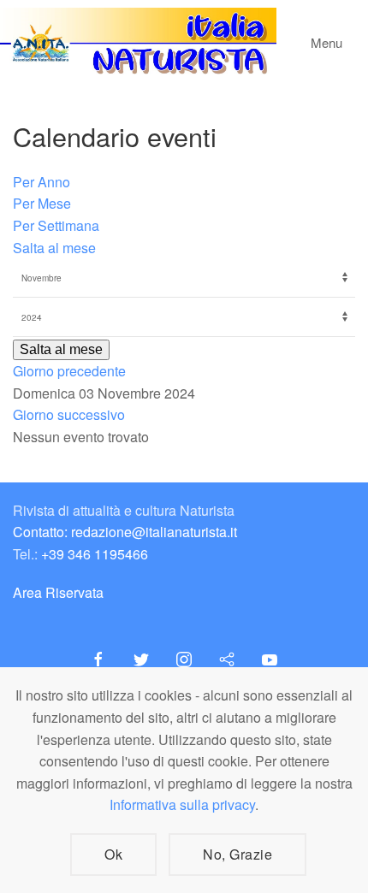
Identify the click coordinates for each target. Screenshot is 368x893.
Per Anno (41, 182)
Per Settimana (56, 225)
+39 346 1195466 (94, 554)
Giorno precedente (69, 371)
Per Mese (42, 203)
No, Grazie (237, 854)
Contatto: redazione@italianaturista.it (125, 531)
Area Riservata (58, 592)
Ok (113, 854)
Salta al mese (54, 247)
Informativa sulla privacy (182, 804)
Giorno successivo (69, 414)
